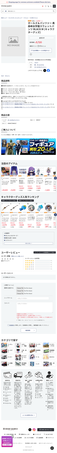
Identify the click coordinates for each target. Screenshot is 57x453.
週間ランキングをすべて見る (9, 200)
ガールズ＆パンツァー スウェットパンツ (13, 102)
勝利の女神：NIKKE (10, 238)
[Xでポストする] (44, 70)
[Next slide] (55, 178)
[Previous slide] (1, 178)
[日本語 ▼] (43, 6)
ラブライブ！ (9, 240)
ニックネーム (8, 298)
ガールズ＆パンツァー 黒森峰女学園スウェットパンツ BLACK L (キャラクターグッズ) (25, 104)
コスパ (36, 62)
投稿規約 (11, 325)
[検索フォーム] (51, 6)
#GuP (2, 75)
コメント (7, 303)
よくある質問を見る (27, 415)
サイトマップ (28, 447)
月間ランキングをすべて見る (25, 200)
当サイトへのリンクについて (45, 443)
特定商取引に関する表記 (31, 443)
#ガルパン (7, 75)
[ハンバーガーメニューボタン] (54, 6)
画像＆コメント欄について (17, 256)
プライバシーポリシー (17, 443)
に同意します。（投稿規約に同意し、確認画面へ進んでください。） (29, 325)
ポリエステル (40, 65)
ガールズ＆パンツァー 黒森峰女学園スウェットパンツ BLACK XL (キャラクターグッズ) (25, 107)
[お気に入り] (45, 6)
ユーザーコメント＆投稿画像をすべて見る (44, 252)
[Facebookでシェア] (48, 70)
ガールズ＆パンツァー (40, 67)
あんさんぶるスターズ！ (11, 235)
